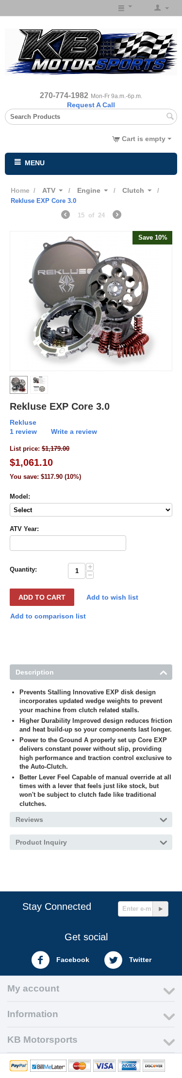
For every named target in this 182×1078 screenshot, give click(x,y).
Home (20, 190)
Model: (20, 496)
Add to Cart (42, 597)
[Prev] (65, 216)
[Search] (170, 117)
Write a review (74, 431)
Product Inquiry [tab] (41, 842)
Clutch (133, 190)
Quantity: (23, 569)
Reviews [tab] (29, 819)
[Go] (160, 909)
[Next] (117, 216)
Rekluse (23, 422)
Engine (88, 190)
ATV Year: (24, 528)
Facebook (71, 959)
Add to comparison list (48, 616)
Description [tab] (35, 672)
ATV (48, 190)
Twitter (139, 959)
